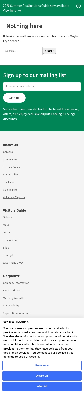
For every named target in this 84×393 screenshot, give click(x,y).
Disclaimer (9, 182)
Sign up (14, 97)
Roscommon (10, 240)
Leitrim (7, 233)
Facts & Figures (12, 291)
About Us (10, 145)
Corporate (11, 276)
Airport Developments (16, 313)
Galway (7, 217)
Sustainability (11, 306)
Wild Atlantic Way (13, 263)
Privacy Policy (11, 167)
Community (10, 160)
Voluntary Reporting (15, 197)
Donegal (8, 255)
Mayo (6, 225)
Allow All (42, 386)
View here (10, 10)
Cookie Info (10, 190)
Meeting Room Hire (14, 298)
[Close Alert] (78, 5)
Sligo (6, 248)
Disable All (42, 375)
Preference (42, 365)
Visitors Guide (14, 210)
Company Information (16, 283)
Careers (8, 152)
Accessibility (11, 175)
